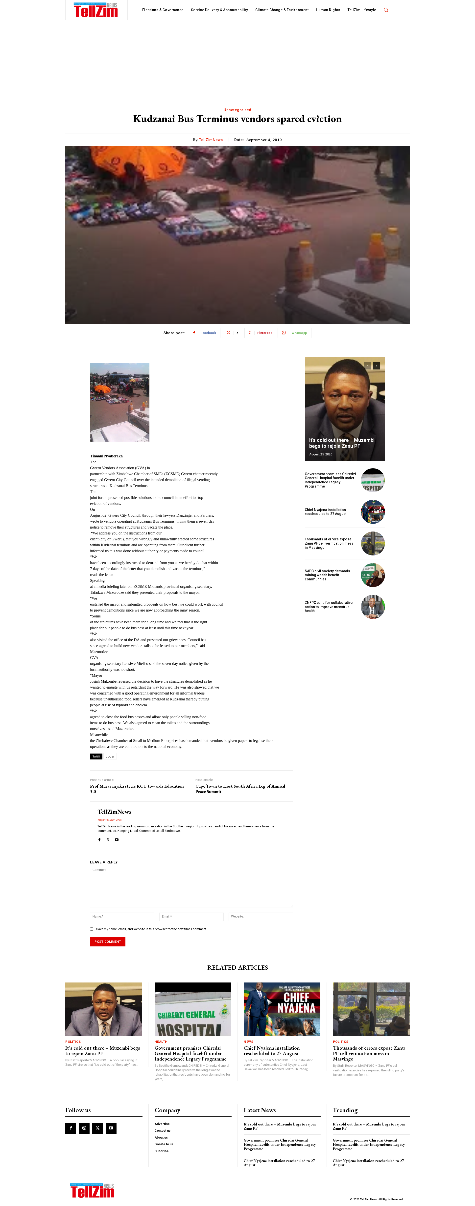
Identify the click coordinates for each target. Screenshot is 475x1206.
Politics (73, 1041)
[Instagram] (84, 1128)
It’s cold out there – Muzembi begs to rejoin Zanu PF (342, 443)
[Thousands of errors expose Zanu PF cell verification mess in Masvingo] (373, 543)
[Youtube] (117, 838)
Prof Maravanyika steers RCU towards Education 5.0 (137, 788)
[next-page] (376, 365)
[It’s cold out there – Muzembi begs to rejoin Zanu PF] (345, 409)
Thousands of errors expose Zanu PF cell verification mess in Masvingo (329, 543)
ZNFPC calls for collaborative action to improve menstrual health (329, 607)
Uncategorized (237, 110)
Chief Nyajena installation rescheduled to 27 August (325, 512)
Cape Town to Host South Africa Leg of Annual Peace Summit (240, 788)
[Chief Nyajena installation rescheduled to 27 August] (373, 512)
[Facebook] (99, 838)
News (248, 1041)
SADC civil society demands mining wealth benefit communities (327, 575)
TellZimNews (211, 140)
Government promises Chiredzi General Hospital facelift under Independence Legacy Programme (330, 480)
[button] (386, 10)
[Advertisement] (237, 57)
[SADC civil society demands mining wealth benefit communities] (373, 575)
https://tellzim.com (109, 820)
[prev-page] (367, 365)
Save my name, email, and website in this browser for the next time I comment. (151, 929)
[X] (108, 838)
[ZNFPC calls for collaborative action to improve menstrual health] (373, 607)
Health (161, 1041)
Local (110, 756)
